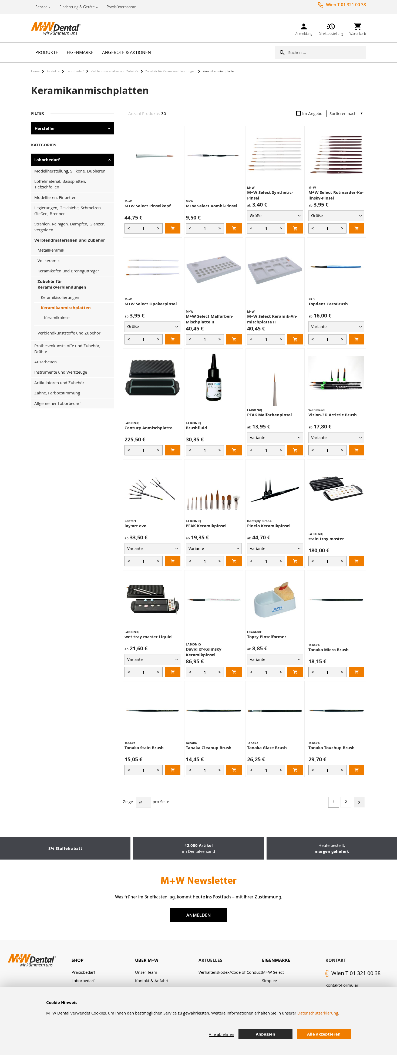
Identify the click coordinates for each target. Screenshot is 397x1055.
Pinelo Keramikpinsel (269, 526)
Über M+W (146, 960)
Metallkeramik (51, 250)
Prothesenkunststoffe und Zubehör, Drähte (67, 348)
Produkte (52, 71)
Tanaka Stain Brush (144, 747)
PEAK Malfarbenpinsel (269, 415)
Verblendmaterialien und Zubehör (114, 71)
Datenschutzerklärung (317, 1013)
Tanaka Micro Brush (328, 649)
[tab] (103, 960)
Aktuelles (210, 960)
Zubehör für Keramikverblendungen (170, 71)
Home (35, 71)
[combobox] (327, 52)
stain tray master (326, 539)
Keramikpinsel (57, 317)
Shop (77, 960)
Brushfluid (196, 428)
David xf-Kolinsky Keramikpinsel (203, 652)
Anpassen (265, 1034)
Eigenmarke (276, 960)
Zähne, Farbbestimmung (57, 392)
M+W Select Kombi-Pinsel (211, 206)
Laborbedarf (75, 71)
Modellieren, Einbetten (55, 197)
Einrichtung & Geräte (77, 6)
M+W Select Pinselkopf (148, 206)
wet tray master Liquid (148, 637)
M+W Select (273, 972)
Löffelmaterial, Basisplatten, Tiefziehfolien (60, 184)
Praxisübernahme (121, 6)
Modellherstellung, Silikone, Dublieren (69, 171)
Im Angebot (313, 113)
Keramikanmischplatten (66, 307)
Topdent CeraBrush (328, 304)
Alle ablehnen (221, 1034)
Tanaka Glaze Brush (267, 747)
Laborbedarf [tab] (47, 160)
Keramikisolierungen (60, 297)
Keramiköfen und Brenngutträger (68, 270)
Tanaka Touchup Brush (331, 747)
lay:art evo (135, 526)
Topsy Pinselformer (266, 637)
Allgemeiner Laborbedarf (57, 403)
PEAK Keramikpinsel (206, 526)
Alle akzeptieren (324, 1034)
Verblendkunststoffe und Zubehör (69, 333)
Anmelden (198, 915)
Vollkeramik (49, 260)
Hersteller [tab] (45, 128)
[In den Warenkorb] (172, 228)
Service (41, 6)
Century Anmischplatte (149, 428)
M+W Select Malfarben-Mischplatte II (209, 319)
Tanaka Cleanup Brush (208, 747)
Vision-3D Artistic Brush (332, 415)
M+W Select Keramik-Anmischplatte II (272, 319)
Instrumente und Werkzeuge (60, 372)
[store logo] (58, 28)
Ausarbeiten (45, 361)
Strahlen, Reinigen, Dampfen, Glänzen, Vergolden (70, 226)
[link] (303, 28)
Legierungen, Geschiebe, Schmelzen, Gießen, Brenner (68, 210)
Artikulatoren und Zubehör (59, 382)
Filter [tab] (37, 113)
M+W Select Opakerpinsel (151, 304)
